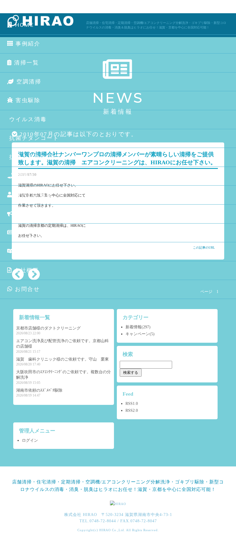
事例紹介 (27, 43)
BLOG (23, 251)
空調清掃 (27, 81)
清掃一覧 (25, 62)
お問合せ (26, 289)
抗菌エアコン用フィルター (45, 157)
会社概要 (25, 270)
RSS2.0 (131, 410)
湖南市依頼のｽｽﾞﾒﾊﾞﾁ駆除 (39, 390)
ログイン (30, 440)
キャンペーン (137, 334)
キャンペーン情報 (40, 213)
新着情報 (133, 327)
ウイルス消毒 (27, 119)
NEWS (24, 232)
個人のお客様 (32, 194)
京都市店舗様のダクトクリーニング (48, 328)
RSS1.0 (131, 403)
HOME (23, 25)
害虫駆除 (27, 100)
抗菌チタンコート (33, 138)
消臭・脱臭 (31, 176)
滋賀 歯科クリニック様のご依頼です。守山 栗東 (62, 359)
